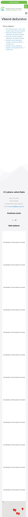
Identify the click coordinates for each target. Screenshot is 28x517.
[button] (15, 511)
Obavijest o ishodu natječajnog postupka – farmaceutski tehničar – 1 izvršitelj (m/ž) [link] (15, 47)
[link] (26, 6)
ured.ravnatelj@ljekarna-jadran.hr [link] (16, 206)
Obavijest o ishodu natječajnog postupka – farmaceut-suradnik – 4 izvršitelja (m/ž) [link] (15, 42)
